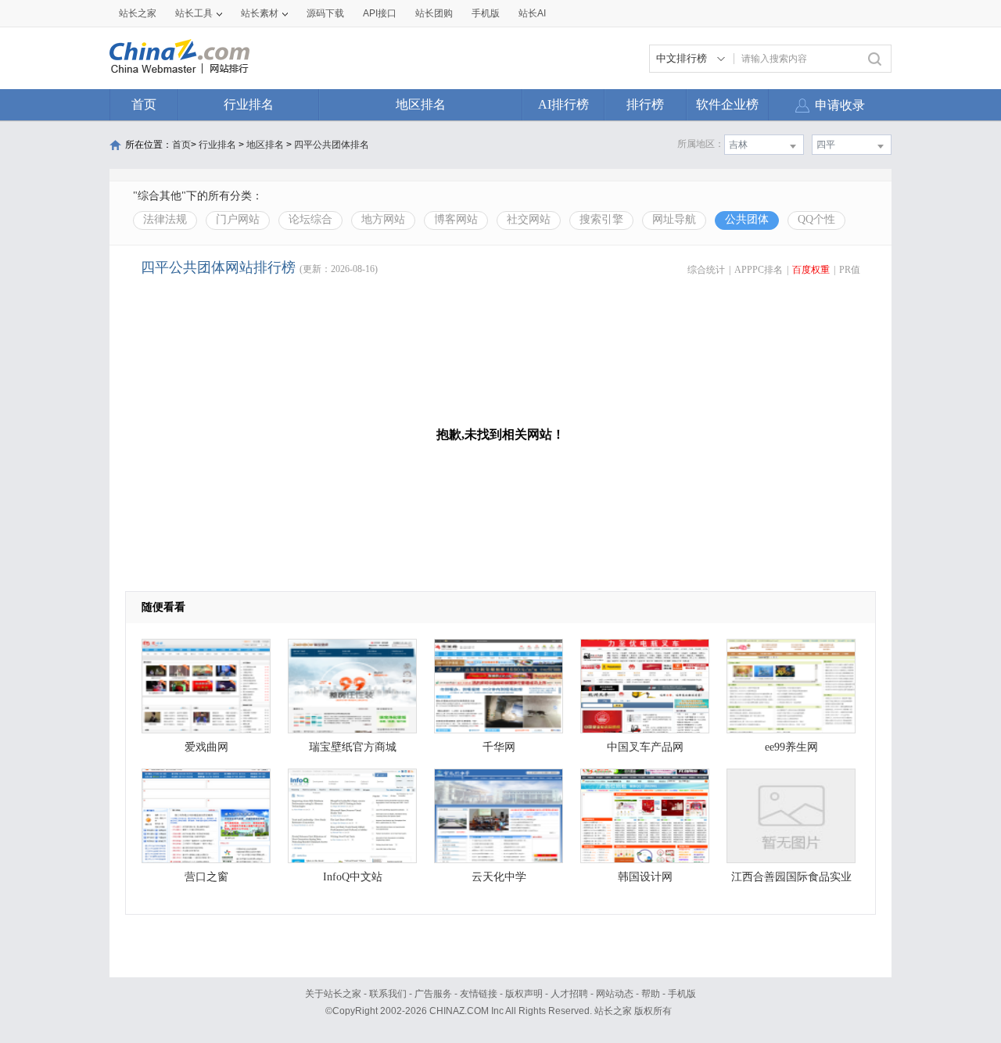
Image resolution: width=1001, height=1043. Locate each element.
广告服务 (433, 993)
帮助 (650, 993)
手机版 (682, 993)
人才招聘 (569, 993)
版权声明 (524, 993)
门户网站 (238, 219)
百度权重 (811, 269)
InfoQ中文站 (352, 877)
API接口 (379, 13)
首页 (143, 104)
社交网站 (529, 219)
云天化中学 (499, 877)
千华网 (499, 747)
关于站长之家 (333, 993)
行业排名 (249, 104)
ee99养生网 (791, 747)
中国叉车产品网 (645, 747)
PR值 (849, 269)
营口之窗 (206, 877)
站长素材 (259, 13)
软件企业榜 (727, 104)
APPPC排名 (758, 269)
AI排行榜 (563, 104)
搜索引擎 (601, 219)
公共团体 (747, 219)
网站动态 (614, 993)
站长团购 (434, 13)
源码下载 (325, 13)
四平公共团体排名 (331, 144)
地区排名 (421, 104)
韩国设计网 (645, 877)
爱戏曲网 (206, 747)
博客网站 (456, 219)
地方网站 (383, 219)
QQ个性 (816, 219)
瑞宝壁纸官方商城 (352, 747)
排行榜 (645, 104)
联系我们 (388, 993)
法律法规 (165, 219)
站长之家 (137, 13)
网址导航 (674, 219)
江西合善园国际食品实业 (791, 877)
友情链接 (478, 993)
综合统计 (706, 269)
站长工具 (194, 13)
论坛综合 (310, 219)
